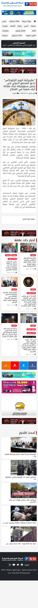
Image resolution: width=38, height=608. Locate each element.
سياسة (5, 35)
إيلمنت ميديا (11, 572)
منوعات (5, 26)
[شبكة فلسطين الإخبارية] (19, 3)
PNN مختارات (14, 21)
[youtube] (13, 565)
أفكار (34, 30)
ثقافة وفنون (20, 30)
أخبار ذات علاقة (24, 240)
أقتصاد (12, 26)
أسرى (26, 26)
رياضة (20, 26)
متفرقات (5, 30)
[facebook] (21, 565)
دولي (4, 21)
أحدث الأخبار (27, 433)
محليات (33, 26)
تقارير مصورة (31, 35)
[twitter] (17, 565)
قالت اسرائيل (17, 35)
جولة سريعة (26, 21)
